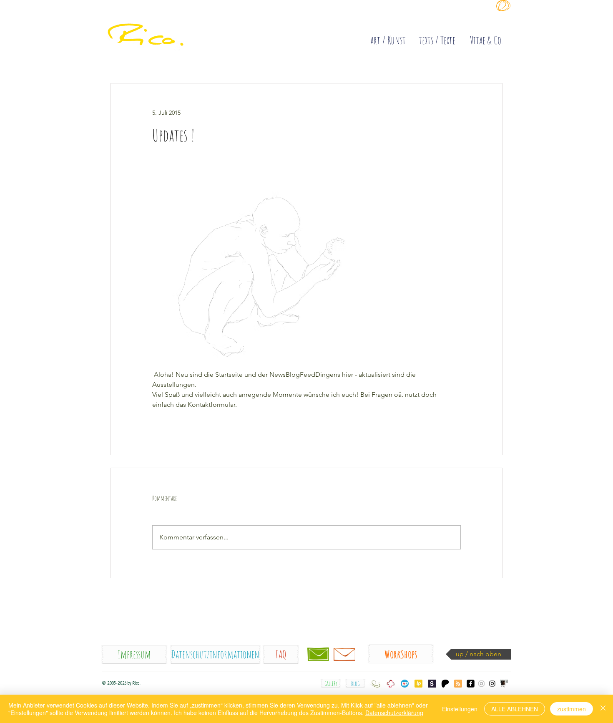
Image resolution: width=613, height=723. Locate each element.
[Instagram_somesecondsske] (481, 684)
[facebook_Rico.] (471, 684)
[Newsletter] (344, 654)
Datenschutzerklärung (394, 712)
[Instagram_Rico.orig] (492, 684)
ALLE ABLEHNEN (514, 709)
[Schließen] (603, 708)
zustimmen (571, 709)
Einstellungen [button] (459, 709)
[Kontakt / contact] (318, 654)
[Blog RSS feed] (458, 684)
